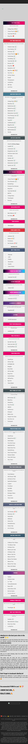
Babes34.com (11, 108)
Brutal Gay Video (11, 624)
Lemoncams (11, 148)
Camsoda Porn (11, 277)
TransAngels (10, 198)
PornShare (10, 486)
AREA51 (9, 407)
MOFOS (9, 193)
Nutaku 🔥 (10, 238)
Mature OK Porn (11, 556)
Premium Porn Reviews (13, 186)
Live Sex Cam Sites (15, 138)
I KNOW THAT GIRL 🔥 (7, 690)
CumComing (11, 56)
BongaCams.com (12, 151)
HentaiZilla (10, 516)
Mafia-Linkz (10, 414)
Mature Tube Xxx (11, 554)
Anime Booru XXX (12, 588)
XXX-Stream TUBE (12, 476)
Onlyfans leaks (11, 47)
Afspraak (10, 254)
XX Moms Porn (11, 547)
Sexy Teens (10, 459)
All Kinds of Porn (11, 479)
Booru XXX (10, 586)
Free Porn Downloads (15, 467)
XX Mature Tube (11, 552)
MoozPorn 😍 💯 (12, 70)
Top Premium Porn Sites (15, 172)
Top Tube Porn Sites (15, 40)
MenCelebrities (11, 621)
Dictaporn (10, 412)
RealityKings (10, 184)
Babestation (11, 110)
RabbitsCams (11, 106)
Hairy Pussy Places (12, 452)
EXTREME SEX (11, 364)
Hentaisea (10, 51)
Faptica (9, 577)
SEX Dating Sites (15, 207)
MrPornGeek (11, 397)
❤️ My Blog (4, 716)
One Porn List (11, 419)
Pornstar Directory (15, 271)
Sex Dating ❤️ (11, 215)
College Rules (11, 195)
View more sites (14, 90)
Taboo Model (11, 383)
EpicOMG (10, 488)
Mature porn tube (12, 549)
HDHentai (10, 518)
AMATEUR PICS (11, 445)
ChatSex (10, 158)
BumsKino (10, 490)
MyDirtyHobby (11, 129)
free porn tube (17, 667)
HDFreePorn (10, 378)
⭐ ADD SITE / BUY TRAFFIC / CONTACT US (17, 716)
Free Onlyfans (11, 49)
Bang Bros (10, 188)
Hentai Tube (10, 526)
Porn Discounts (11, 181)
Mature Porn (10, 561)
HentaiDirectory (11, 523)
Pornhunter (10, 421)
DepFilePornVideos (12, 481)
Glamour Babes (11, 455)
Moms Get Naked (12, 566)
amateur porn (3, 667)
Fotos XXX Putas (11, 457)
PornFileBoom (11, 474)
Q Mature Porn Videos (13, 542)
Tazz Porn (10, 404)
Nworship (10, 103)
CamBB (9, 146)
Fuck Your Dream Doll (15, 324)
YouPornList (10, 409)
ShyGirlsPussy (11, 450)
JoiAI (9, 257)
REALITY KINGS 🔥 (6, 693)
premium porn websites (5, 643)
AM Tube (10, 84)
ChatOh (9, 264)
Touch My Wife (11, 33)
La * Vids (10, 581)
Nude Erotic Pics (11, 447)
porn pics (23, 667)
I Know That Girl (12, 54)
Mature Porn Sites (15, 535)
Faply (9, 120)
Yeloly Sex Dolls (11, 344)
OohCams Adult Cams (13, 153)
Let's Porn (10, 87)
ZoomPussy (10, 359)
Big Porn (10, 380)
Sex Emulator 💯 (12, 243)
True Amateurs (11, 127)
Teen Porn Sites (15, 353)
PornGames (10, 241)
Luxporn (9, 483)
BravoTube (10, 369)
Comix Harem (11, 266)
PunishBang (10, 58)
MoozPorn (10, 400)
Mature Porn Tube (12, 564)
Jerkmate (10, 236)
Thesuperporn (11, 80)
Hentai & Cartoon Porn (15, 504)
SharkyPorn (10, 68)
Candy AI (10, 288)
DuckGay (10, 619)
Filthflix (9, 259)
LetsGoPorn (10, 82)
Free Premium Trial (12, 115)
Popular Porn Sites (12, 416)
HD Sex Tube (10, 361)
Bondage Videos (11, 493)
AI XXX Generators (12, 319)
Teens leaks (10, 498)
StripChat (13, 144)
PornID (9, 77)
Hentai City (10, 521)
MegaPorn (10, 125)
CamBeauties (11, 122)
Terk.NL (9, 132)
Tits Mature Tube (12, 545)
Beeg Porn (10, 373)
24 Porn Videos (11, 75)
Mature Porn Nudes (12, 559)
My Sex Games (11, 591)
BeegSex (10, 366)
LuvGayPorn (10, 626)
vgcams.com (11, 165)
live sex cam (10, 667)
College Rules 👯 (12, 29)
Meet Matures (11, 213)
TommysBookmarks (12, 584)
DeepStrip (10, 310)
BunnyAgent (11, 225)
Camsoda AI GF (11, 298)
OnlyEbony (10, 118)
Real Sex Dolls (15, 336)
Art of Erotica (11, 528)
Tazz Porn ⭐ (11, 73)
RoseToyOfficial (11, 346)
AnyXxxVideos (11, 376)
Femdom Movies (11, 593)
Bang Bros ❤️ (11, 36)
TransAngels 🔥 (11, 607)
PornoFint (10, 495)
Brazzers (10, 63)
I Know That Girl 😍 (12, 31)
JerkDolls (10, 331)
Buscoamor (10, 261)
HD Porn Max (11, 371)
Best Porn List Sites (15, 390)
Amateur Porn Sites (15, 94)
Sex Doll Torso (11, 342)
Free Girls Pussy (11, 443)
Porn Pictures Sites (15, 429)
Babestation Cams (12, 113)
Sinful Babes (10, 440)
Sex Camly (10, 156)
